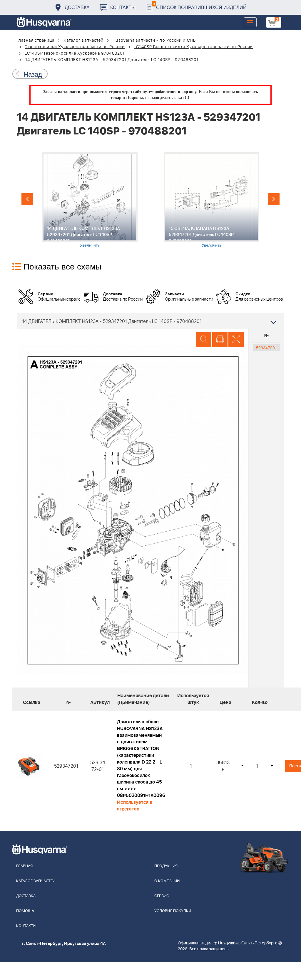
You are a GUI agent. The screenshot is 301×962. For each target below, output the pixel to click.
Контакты (123, 7)
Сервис (161, 896)
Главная (24, 866)
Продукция (166, 866)
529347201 (266, 348)
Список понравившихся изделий (200, 5)
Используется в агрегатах (134, 806)
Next (274, 199)
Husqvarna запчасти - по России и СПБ (154, 40)
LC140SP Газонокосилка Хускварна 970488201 (75, 53)
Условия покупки (172, 911)
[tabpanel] (90, 200)
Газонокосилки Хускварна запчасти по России (75, 47)
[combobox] (150, 321)
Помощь (25, 911)
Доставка (77, 7)
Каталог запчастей (84, 40)
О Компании (167, 881)
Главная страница (36, 40)
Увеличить (90, 245)
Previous (27, 199)
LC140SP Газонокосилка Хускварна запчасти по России (193, 47)
